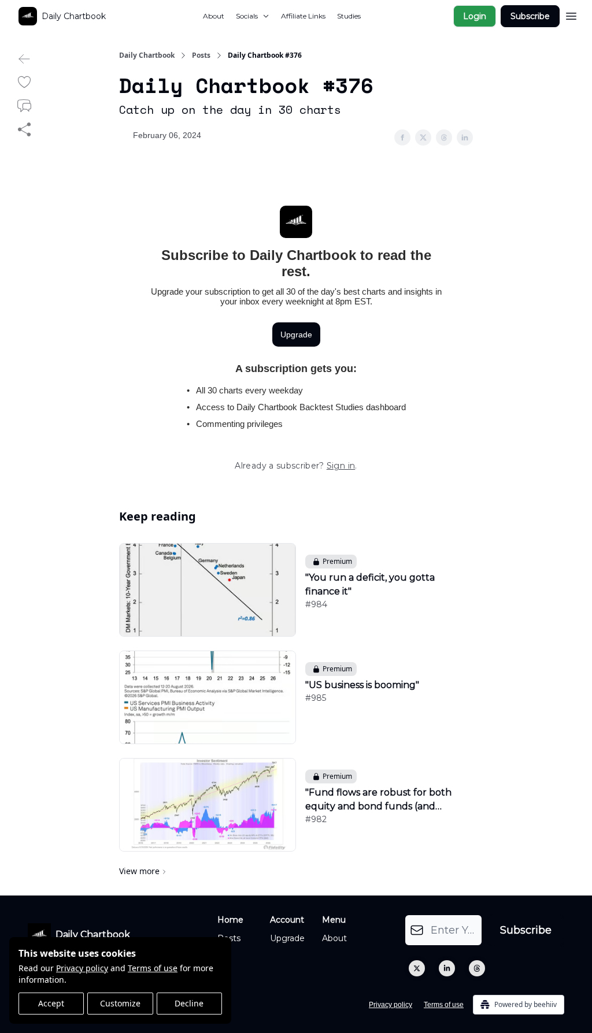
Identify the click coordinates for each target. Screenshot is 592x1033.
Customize (120, 1003)
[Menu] (571, 14)
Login (474, 16)
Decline (189, 1003)
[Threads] (477, 968)
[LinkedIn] (447, 968)
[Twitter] (417, 968)
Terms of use (152, 968)
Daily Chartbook (147, 55)
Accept (51, 1003)
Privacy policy (82, 968)
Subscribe (530, 16)
